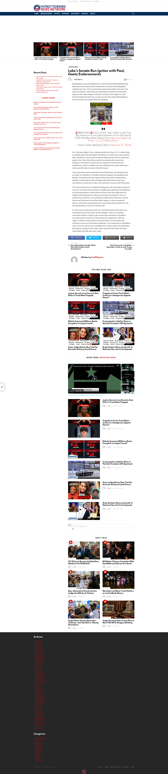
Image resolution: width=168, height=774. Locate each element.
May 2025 (38, 667)
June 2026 (39, 644)
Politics (57, 13)
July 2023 (38, 705)
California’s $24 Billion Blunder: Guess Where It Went (48, 113)
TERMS (107, 767)
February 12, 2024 (120, 145)
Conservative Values (85, 1)
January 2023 (40, 716)
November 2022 (40, 719)
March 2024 (39, 691)
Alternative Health (74, 286)
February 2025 (40, 672)
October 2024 (39, 679)
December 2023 (40, 697)
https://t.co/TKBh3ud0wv (103, 141)
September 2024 (40, 681)
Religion (38, 757)
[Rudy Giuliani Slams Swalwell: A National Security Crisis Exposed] (118, 336)
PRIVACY (100, 767)
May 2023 (38, 709)
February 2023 (40, 714)
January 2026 (40, 653)
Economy (65, 13)
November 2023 (40, 698)
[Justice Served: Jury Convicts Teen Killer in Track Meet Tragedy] (46, 49)
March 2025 (39, 670)
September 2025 (40, 660)
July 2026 (38, 642)
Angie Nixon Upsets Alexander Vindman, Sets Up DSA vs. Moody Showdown (83, 623)
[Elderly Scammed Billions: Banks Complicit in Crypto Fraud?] (96, 49)
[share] (117, 365)
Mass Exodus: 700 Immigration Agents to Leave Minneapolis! (46, 143)
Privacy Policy (95, 1)
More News (49, 98)
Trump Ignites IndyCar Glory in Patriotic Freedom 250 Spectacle (121, 58)
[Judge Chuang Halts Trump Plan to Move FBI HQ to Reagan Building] (118, 610)
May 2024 (38, 688)
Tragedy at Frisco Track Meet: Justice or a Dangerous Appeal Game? (70, 59)
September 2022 (40, 723)
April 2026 (39, 648)
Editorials (71, 288)
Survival (84, 13)
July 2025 (38, 663)
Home (69, 1)
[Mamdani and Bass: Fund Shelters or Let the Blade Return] (118, 580)
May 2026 (38, 646)
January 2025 (40, 674)
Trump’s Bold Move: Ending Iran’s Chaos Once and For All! (48, 118)
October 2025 (39, 658)
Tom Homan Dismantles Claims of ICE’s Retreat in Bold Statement (46, 108)
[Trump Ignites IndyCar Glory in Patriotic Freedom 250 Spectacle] (121, 49)
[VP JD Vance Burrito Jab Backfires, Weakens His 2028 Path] (84, 550)
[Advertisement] (83, 28)
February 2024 (40, 693)
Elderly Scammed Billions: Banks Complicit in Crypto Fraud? (96, 58)
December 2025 (40, 655)
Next (133, 52)
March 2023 (39, 712)
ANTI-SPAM (125, 767)
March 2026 (39, 649)
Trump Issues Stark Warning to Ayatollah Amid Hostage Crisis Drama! (48, 133)
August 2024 (39, 683)
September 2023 (40, 702)
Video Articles (39, 760)
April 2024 (39, 690)
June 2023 (39, 707)
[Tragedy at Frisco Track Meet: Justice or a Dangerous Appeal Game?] (71, 49)
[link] (71, 366)
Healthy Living (85, 290)
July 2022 (38, 726)
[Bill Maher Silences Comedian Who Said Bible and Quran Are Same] (118, 550)
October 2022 (39, 721)
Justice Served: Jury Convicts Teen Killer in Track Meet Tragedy (45, 58)
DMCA (132, 767)
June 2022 (39, 728)
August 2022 (39, 725)
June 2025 (39, 665)
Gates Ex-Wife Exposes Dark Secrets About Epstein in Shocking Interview (47, 148)
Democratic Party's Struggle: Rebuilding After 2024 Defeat (94, 366)
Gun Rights (75, 13)
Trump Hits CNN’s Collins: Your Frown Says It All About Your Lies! (47, 123)
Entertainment (79, 288)
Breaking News (46, 13)
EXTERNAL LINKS (115, 767)
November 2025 (40, 656)
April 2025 (39, 669)
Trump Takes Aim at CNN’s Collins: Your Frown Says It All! (48, 138)
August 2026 (39, 640)
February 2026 (40, 651)
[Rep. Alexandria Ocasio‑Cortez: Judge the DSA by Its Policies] (84, 580)
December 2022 (40, 718)
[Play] (128, 381)
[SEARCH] (133, 14)
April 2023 (39, 711)
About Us (75, 1)
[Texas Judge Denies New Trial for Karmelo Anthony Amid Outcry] (84, 336)
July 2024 (38, 684)
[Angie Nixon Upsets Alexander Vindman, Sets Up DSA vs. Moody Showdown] (84, 610)
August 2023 (39, 704)
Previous (34, 52)
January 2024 (40, 695)
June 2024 (39, 686)
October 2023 (39, 700)
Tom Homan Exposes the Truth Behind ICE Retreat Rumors (47, 128)
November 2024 (40, 677)
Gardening (94, 288)
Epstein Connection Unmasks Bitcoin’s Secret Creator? (47, 103)
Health (92, 13)
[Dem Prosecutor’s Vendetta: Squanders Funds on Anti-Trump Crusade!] (2, 387)
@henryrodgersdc (121, 138)
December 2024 (40, 676)
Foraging (87, 288)
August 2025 (39, 662)
